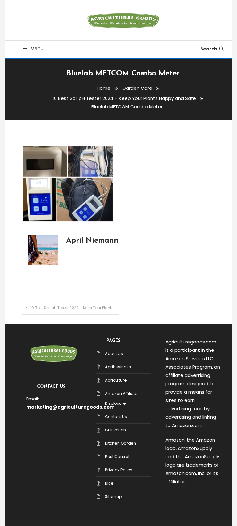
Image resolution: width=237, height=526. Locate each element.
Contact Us (116, 417)
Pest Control (117, 456)
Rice (109, 483)
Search (208, 49)
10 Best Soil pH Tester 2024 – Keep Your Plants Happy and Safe (74, 307)
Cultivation (115, 430)
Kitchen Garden (120, 443)
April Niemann (92, 240)
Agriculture (116, 380)
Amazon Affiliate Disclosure (121, 398)
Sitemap (113, 496)
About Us (114, 353)
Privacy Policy (118, 470)
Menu (37, 48)
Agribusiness (118, 367)
